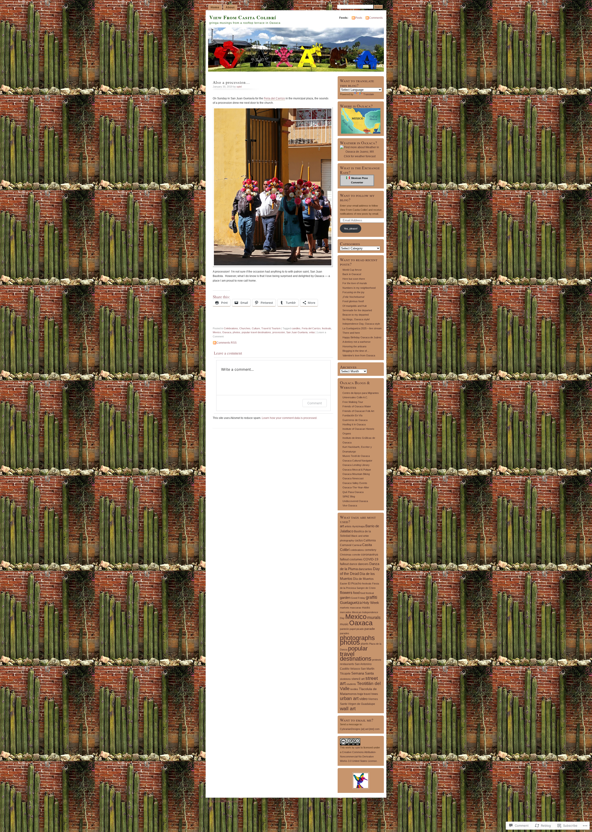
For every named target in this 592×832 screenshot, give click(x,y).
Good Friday (358, 598)
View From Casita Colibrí (242, 17)
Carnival (356, 545)
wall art (348, 708)
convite (356, 554)
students (351, 684)
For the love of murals (354, 283)
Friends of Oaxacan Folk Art (358, 411)
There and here (351, 332)
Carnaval (346, 545)
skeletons (345, 679)
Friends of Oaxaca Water (356, 406)
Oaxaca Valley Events (354, 483)
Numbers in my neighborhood (359, 287)
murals (374, 617)
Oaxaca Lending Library (356, 465)
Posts (358, 17)
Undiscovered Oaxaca (355, 501)
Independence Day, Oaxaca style (361, 323)
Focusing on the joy (353, 292)
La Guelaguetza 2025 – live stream (362, 328)
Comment (314, 403)
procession (278, 332)
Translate (368, 94)
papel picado (357, 629)
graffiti (371, 597)
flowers (346, 592)
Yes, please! (351, 228)
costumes (356, 559)
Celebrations (231, 328)
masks (366, 607)
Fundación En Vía (352, 415)
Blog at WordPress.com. (223, 801)
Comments (376, 17)
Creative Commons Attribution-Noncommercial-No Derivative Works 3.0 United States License (358, 757)
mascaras (355, 607)
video (363, 699)
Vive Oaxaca (349, 505)
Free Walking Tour (352, 402)
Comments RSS (226, 342)
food (356, 593)
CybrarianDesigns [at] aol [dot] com (359, 729)
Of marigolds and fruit (354, 306)
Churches (244, 328)
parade (369, 629)
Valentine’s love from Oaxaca (358, 355)
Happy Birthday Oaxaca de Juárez (362, 337)
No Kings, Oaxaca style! (356, 319)
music (344, 624)
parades (344, 633)
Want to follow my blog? (357, 197)
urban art (349, 698)
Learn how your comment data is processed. (289, 418)
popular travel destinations (256, 332)
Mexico (217, 332)
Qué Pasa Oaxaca (353, 492)
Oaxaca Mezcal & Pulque (356, 469)
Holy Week (370, 603)
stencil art (358, 679)
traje (360, 694)
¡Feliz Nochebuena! (353, 296)
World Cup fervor (352, 269)
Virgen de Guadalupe (361, 704)
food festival (367, 593)
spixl (239, 86)
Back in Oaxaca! (351, 274)
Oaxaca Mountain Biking (356, 474)
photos (236, 332)
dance (353, 564)
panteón (344, 629)
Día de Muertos (363, 579)
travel (367, 694)
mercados (345, 612)
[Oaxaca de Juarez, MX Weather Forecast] (359, 151)
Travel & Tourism (271, 328)
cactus (359, 540)
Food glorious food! (353, 301)
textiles (354, 689)
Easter (343, 583)
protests (376, 659)
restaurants (347, 664)
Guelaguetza (351, 602)
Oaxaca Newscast (353, 478)
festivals (326, 328)
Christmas (346, 554)
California (370, 540)
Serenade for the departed (357, 310)
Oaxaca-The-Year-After (355, 487)
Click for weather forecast (360, 156)
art (342, 526)
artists (348, 526)
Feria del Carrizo (274, 98)
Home (215, 7)
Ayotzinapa (358, 526)
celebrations (357, 550)
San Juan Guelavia (297, 332)
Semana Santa (362, 673)
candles (296, 328)
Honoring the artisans (354, 346)
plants (364, 643)
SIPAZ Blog (348, 496)
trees (374, 694)
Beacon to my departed (355, 314)
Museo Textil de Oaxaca (356, 456)
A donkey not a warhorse (356, 341)
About (230, 7)
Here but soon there (353, 278)
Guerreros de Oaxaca (354, 420)
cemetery (370, 550)
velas (312, 332)
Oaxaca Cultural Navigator (357, 460)
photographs (357, 637)
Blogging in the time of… (355, 350)
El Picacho (354, 583)
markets (344, 607)
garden (345, 598)
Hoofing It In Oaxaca (354, 424)
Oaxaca (226, 332)
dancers (363, 564)
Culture (256, 328)
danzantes (365, 569)
